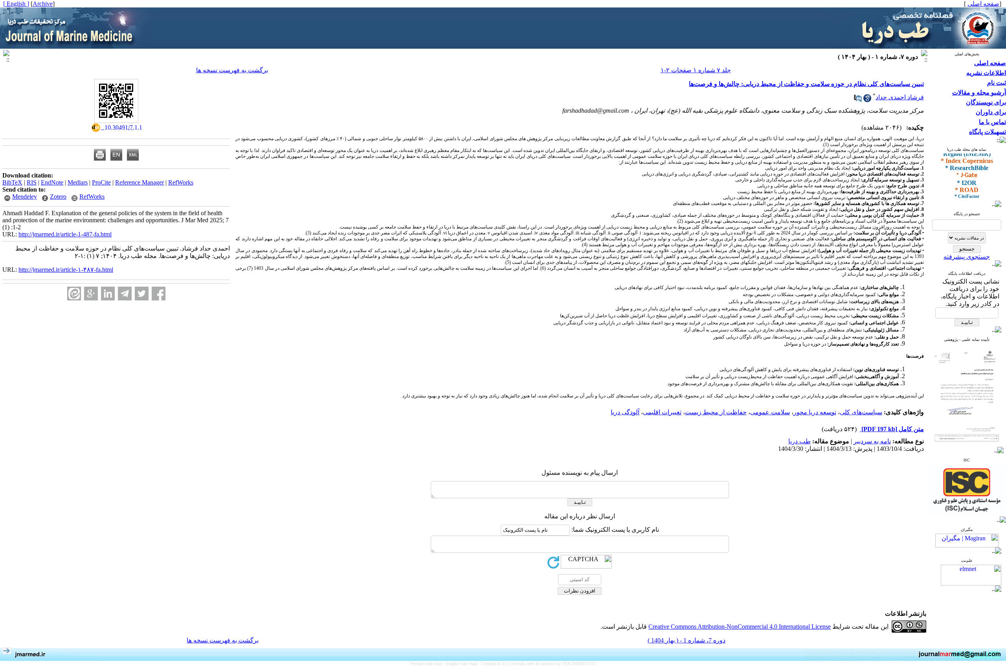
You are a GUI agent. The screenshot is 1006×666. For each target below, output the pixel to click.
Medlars (78, 182)
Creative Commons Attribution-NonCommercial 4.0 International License (739, 626)
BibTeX (12, 182)
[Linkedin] (108, 293)
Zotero (58, 196)
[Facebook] (158, 293)
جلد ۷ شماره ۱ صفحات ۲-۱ (696, 70)
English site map (462, 663)
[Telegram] (125, 293)
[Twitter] (142, 293)
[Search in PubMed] (858, 100)
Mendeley (24, 196)
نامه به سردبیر (872, 441)
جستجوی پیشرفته (967, 256)
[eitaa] (74, 293)
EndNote (52, 182)
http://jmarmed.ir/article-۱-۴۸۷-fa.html (65, 269)
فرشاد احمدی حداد (900, 97)
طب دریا (799, 441)
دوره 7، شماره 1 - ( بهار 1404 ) (686, 640)
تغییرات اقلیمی (662, 412)
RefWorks (180, 182)
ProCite (101, 182)
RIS (32, 182)
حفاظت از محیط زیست (716, 412)
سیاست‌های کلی (861, 412)
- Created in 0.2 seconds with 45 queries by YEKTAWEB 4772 (537, 663)
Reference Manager (139, 182)
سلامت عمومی (770, 412)
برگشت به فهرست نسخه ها (232, 70)
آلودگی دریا (625, 412)
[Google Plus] (91, 293)
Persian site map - (428, 663)
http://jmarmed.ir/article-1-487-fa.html (65, 234)
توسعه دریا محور (814, 412)
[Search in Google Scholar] (867, 100)
